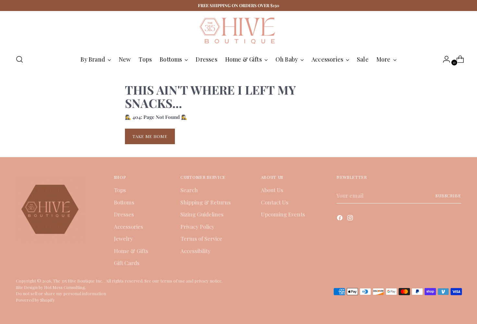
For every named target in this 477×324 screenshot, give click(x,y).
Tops (120, 189)
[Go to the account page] (443, 59)
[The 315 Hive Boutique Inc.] (238, 30)
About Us (272, 189)
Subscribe (448, 195)
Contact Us (274, 202)
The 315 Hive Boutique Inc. (78, 281)
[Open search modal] (19, 59)
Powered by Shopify (35, 300)
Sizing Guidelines (202, 214)
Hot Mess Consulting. (65, 287)
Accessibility (195, 250)
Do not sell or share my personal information (61, 293)
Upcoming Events (283, 214)
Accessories (128, 226)
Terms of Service (201, 238)
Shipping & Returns (205, 202)
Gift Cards (127, 262)
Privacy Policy (197, 226)
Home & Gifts (131, 250)
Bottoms (124, 202)
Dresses (124, 214)
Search (189, 189)
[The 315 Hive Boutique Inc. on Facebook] (340, 218)
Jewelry (123, 238)
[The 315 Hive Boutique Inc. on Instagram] (351, 218)
